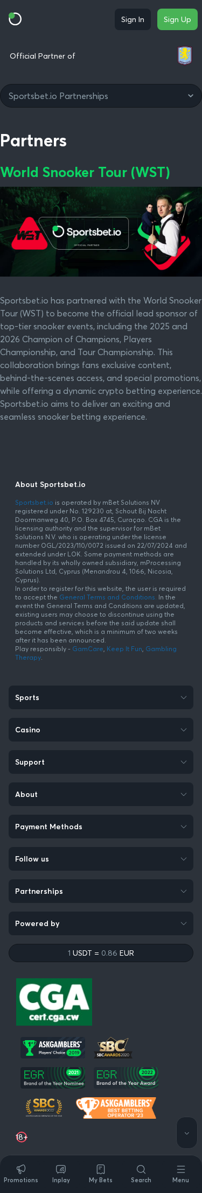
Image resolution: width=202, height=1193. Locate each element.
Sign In (132, 19)
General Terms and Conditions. (108, 597)
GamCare (87, 649)
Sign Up (177, 19)
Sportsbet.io (34, 502)
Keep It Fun (124, 649)
